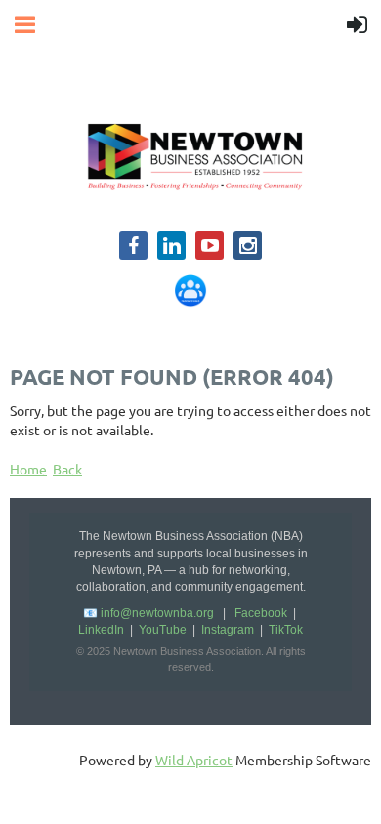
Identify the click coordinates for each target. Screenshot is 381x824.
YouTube (163, 630)
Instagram (227, 630)
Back (67, 468)
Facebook (260, 613)
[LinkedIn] (171, 245)
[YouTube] (209, 245)
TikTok (286, 630)
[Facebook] (133, 245)
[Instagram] (247, 245)
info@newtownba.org (157, 613)
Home (28, 468)
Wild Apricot (194, 759)
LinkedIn (101, 630)
